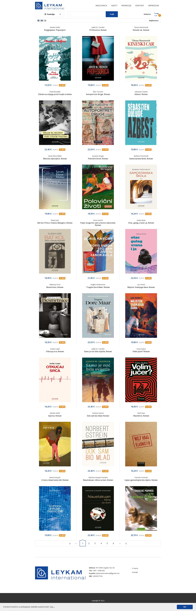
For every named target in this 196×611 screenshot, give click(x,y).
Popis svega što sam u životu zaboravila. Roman (98, 224)
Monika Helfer (55, 27)
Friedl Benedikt (54, 92)
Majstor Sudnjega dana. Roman (141, 287)
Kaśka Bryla (141, 220)
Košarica (147, 14)
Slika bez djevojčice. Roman (55, 158)
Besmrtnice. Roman (54, 287)
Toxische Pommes (141, 477)
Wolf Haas (141, 413)
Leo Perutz (141, 284)
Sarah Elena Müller (55, 156)
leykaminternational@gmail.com (108, 573)
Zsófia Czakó (55, 349)
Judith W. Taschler (98, 27)
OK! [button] (184, 607)
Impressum (153, 5)
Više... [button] (52, 607)
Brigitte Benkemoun (98, 284)
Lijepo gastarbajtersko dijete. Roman (141, 480)
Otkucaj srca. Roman (55, 351)
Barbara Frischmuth (141, 156)
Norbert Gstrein (98, 413)
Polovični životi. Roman (98, 158)
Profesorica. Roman (98, 30)
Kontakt (139, 5)
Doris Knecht (98, 220)
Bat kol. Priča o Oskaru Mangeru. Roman (54, 223)
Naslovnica (101, 5)
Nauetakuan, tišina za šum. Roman (98, 480)
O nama (135, 568)
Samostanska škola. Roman (141, 158)
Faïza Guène (141, 349)
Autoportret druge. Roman (98, 94)
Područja (51, 14)
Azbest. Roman (141, 94)
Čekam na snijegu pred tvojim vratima (55, 94)
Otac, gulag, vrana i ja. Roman (141, 223)
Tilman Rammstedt (141, 27)
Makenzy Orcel (54, 284)
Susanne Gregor (98, 156)
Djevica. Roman (55, 416)
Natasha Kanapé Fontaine (98, 477)
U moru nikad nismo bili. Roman (55, 480)
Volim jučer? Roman (141, 351)
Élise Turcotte (98, 92)
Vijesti (114, 5)
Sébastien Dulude (141, 92)
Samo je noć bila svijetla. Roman (98, 351)
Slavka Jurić (55, 220)
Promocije (126, 5)
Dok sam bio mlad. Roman (98, 416)
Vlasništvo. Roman (141, 416)
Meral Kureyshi (54, 477)
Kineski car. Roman (141, 30)
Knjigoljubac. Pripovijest (55, 30)
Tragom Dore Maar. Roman (98, 287)
